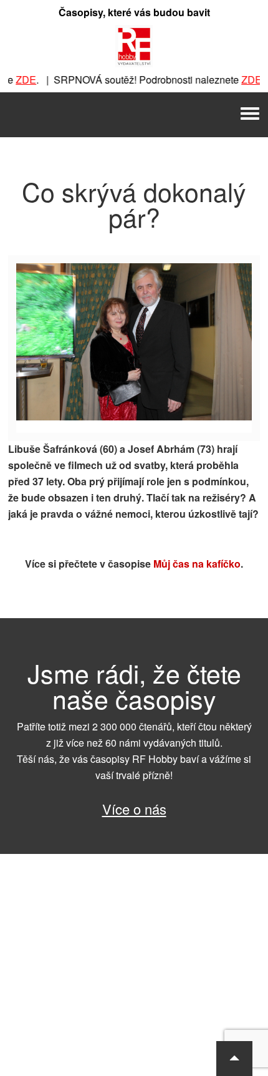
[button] (234, 1058)
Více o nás (134, 808)
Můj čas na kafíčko (197, 563)
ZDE (19, 79)
